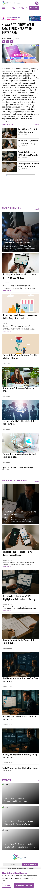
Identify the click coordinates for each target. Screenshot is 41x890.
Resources (30, 869)
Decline (7, 885)
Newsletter (34, 8)
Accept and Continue (24, 885)
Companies (21, 869)
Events (14, 869)
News (9, 869)
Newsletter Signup (30, 864)
